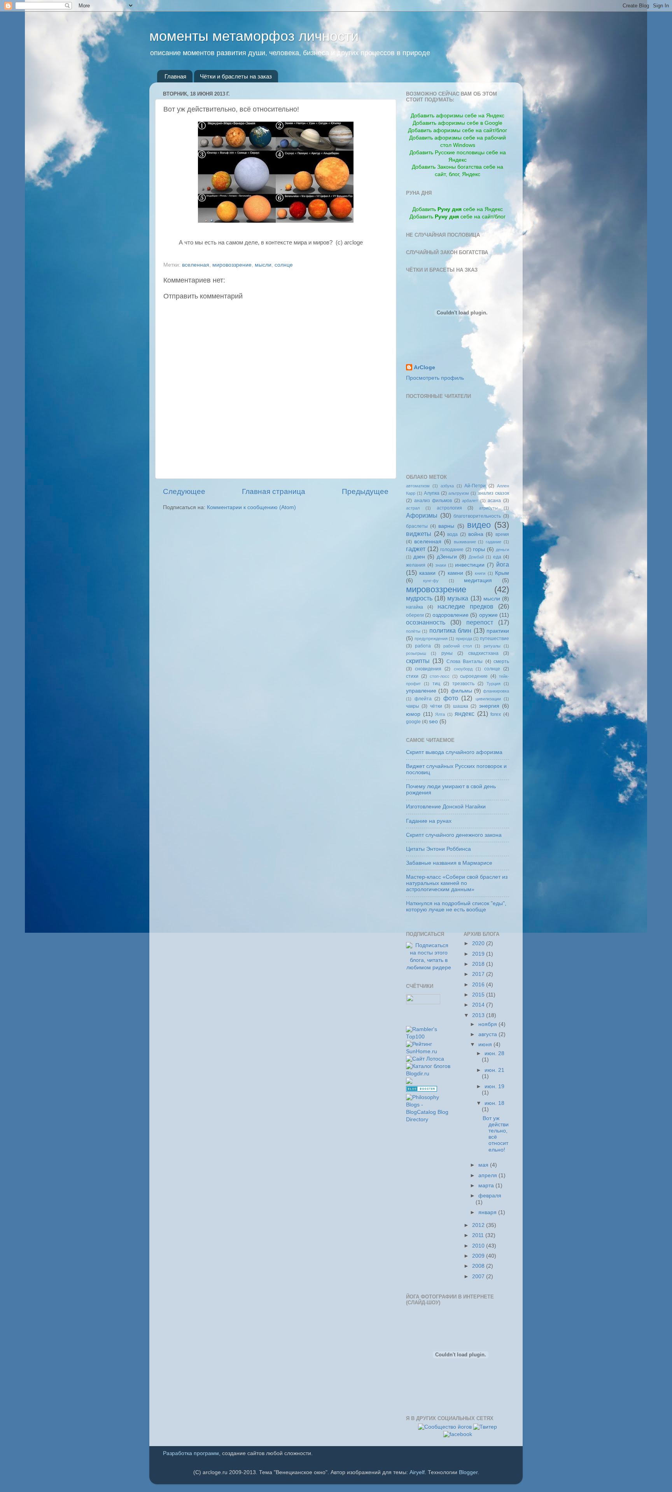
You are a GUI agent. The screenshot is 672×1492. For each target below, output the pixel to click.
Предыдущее (365, 491)
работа (423, 646)
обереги (415, 615)
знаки (440, 565)
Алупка (431, 493)
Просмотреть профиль (435, 378)
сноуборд (463, 669)
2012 (479, 1225)
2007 (479, 1276)
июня (486, 1044)
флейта (423, 699)
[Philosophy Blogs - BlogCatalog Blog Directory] (429, 1119)
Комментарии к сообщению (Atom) (251, 507)
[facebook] (457, 1434)
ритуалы (492, 646)
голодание (452, 549)
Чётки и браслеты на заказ (236, 76)
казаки (427, 573)
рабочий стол (457, 646)
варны (446, 526)
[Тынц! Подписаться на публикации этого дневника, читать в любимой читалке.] (429, 967)
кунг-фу (431, 580)
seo (433, 721)
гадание (493, 541)
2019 (479, 954)
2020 (479, 943)
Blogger (468, 1472)
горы (479, 549)
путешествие (494, 638)
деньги (502, 549)
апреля (488, 1175)
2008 (479, 1266)
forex (495, 714)
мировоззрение (232, 265)
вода (452, 534)
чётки (436, 706)
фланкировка (496, 691)
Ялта (440, 714)
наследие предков (466, 606)
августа (488, 1034)
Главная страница (273, 491)
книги (480, 573)
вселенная (195, 265)
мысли (263, 265)
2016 (479, 985)
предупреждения (431, 638)
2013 (479, 1015)
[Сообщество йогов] (445, 1427)
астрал (413, 508)
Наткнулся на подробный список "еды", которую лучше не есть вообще (456, 906)
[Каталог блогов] (409, 1082)
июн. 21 (494, 1070)
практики (497, 631)
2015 (479, 995)
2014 (479, 1005)
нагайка (414, 607)
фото (450, 698)
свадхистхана (483, 653)
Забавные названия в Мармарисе (449, 863)
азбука (447, 485)
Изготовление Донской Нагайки (446, 807)
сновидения (428, 669)
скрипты (418, 660)
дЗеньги (447, 557)
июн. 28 (494, 1053)
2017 (479, 974)
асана (494, 500)
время (502, 534)
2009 (479, 1256)
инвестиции (470, 565)
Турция (493, 683)
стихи (412, 676)
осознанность (425, 622)
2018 (479, 964)
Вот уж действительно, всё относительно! (496, 1134)
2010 (479, 1246)
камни (455, 573)
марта (486, 1185)
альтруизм (458, 493)
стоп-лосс (440, 676)
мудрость (419, 598)
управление (421, 691)
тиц (436, 683)
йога (502, 564)
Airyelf (417, 1472)
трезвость (463, 683)
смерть (501, 661)
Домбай (476, 557)
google (413, 721)
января (488, 1212)
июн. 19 (494, 1086)
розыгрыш (416, 653)
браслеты (417, 526)
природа (464, 638)
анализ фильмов (433, 500)
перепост (479, 622)
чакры (412, 706)
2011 (478, 1235)
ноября (488, 1024)
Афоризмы (422, 515)
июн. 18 (494, 1103)
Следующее (184, 491)
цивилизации (488, 698)
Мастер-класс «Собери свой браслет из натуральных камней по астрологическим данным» (457, 883)
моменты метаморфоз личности (254, 36)
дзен (419, 557)
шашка (460, 706)
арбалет (470, 500)
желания (415, 565)
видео (479, 525)
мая (484, 1165)
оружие (488, 615)
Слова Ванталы (464, 661)
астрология (449, 508)
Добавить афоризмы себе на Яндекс (457, 116)
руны (447, 653)
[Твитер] (485, 1427)
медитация (478, 580)
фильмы (461, 691)
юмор (413, 714)
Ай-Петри (475, 486)
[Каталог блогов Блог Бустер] (421, 1090)
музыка (457, 598)
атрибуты (488, 508)
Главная (175, 76)
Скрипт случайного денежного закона (454, 835)
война (475, 534)
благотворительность (477, 516)
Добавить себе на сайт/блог (458, 217)
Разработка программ (191, 1453)
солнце (284, 265)
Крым (502, 573)
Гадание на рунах (429, 821)
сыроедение (474, 676)
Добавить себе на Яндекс (457, 209)
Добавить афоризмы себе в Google (457, 123)
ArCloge (424, 367)
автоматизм (418, 485)
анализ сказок (493, 493)
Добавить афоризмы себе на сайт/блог (457, 130)
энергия (489, 706)
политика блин (450, 630)
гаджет (415, 548)
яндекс (464, 713)
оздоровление (450, 615)
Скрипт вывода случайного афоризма (454, 752)
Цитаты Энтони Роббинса (438, 849)
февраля (489, 1196)
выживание (465, 541)
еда (497, 557)
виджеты (418, 533)
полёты (413, 631)
